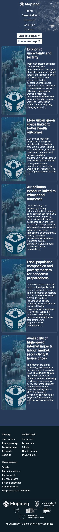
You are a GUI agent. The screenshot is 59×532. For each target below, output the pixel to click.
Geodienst (47, 523)
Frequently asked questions (16, 490)
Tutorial (5, 467)
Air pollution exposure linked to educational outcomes (41, 193)
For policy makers (11, 471)
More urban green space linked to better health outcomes (41, 126)
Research (29, 20)
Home (29, 10)
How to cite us (29, 451)
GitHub (25, 447)
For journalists (9, 475)
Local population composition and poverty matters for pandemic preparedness (40, 270)
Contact (29, 29)
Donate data (28, 443)
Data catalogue (29, 36)
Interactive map (29, 41)
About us (29, 24)
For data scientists (11, 482)
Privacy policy (29, 455)
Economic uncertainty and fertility (39, 53)
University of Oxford (19, 523)
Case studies (29, 15)
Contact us (27, 439)
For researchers (10, 479)
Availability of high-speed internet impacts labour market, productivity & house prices (40, 348)
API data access (10, 486)
